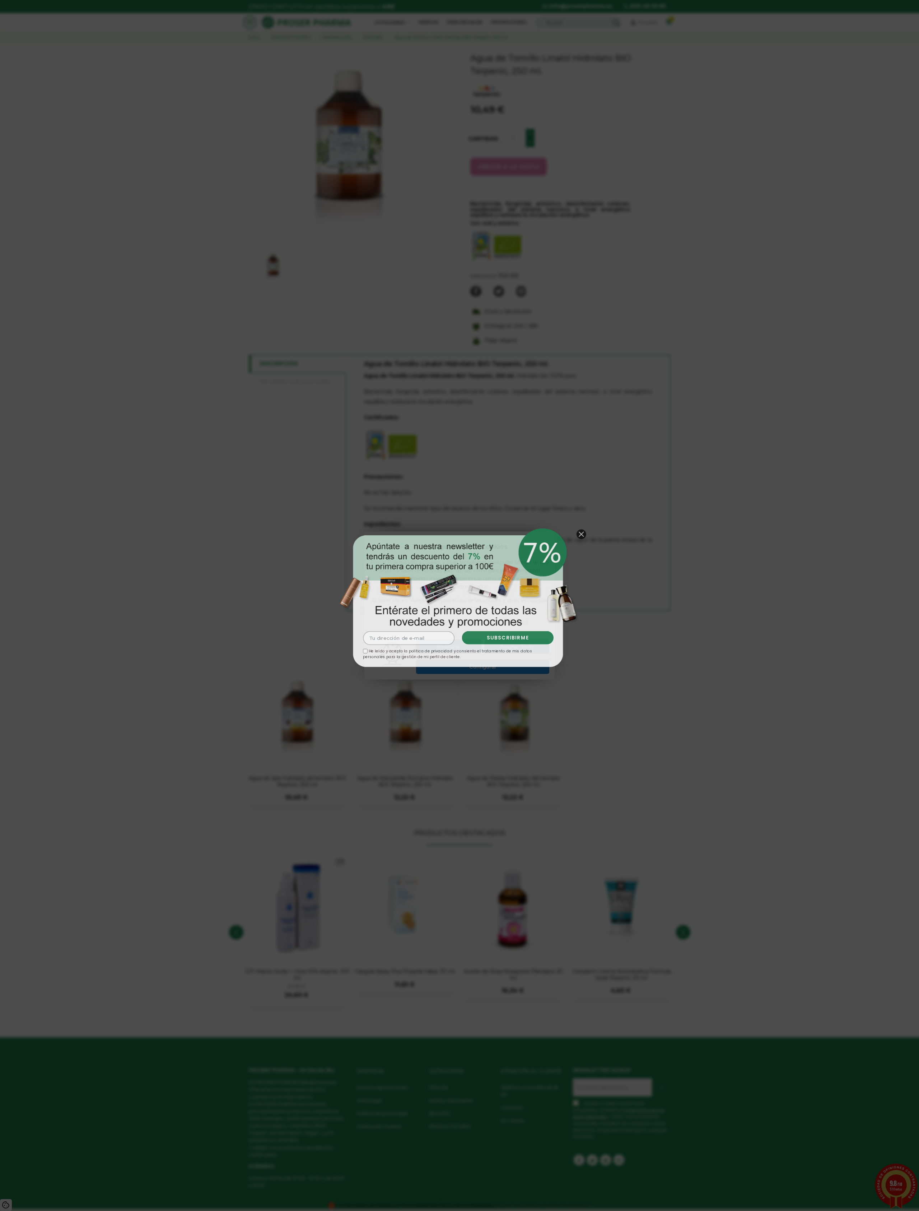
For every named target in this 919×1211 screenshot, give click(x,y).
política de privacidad (430, 652)
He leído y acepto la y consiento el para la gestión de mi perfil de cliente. (447, 655)
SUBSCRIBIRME (509, 638)
